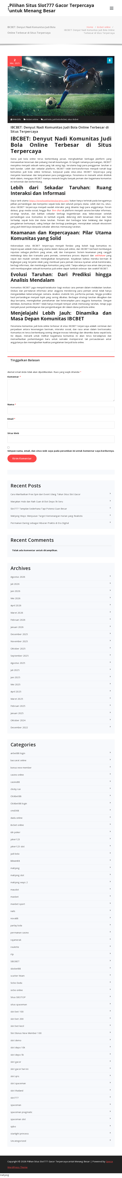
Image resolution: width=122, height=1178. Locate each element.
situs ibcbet (73, 119)
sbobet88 (16, 968)
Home (90, 26)
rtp (12, 954)
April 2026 (16, 605)
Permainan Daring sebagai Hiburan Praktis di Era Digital (40, 522)
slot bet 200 (17, 1018)
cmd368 (15, 810)
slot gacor (16, 1061)
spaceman (16, 1104)
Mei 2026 (16, 598)
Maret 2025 (17, 698)
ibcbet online (104, 26)
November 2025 (19, 641)
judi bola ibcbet (60, 119)
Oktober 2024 (18, 720)
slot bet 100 (17, 1011)
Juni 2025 (15, 677)
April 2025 (16, 691)
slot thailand (17, 1090)
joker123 (15, 839)
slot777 (15, 1097)
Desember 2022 (19, 727)
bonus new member (21, 767)
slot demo (16, 1040)
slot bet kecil (17, 1025)
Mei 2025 (16, 684)
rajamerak (16, 939)
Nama (11, 404)
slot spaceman (18, 1083)
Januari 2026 (17, 627)
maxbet (15, 896)
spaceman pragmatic (21, 1112)
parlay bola (16, 925)
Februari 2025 (18, 705)
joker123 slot (18, 846)
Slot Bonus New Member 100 (26, 1033)
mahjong (15, 868)
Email (11, 418)
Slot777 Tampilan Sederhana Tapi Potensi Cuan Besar (39, 508)
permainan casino (20, 932)
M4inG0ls (16, 119)
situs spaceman (19, 1004)
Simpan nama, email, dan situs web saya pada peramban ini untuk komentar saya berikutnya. (60, 450)
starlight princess (20, 1133)
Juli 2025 (15, 670)
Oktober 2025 (18, 648)
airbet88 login (18, 753)
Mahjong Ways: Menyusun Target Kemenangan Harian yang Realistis (47, 515)
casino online (17, 774)
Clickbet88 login (19, 803)
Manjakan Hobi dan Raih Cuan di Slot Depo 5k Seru (37, 501)
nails (13, 911)
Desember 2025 (19, 634)
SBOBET (15, 961)
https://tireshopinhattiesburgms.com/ (49, 200)
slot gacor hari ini (19, 1068)
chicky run (16, 789)
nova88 (14, 918)
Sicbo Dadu (16, 982)
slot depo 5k (17, 1054)
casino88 (15, 781)
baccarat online (18, 760)
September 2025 (20, 655)
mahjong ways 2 (19, 882)
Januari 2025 (17, 713)
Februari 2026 (18, 619)
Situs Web (13, 433)
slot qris (15, 1076)
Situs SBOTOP (18, 997)
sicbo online (17, 990)
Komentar (14, 376)
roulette (15, 946)
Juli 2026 (15, 583)
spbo (13, 1126)
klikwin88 (15, 860)
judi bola (48, 119)
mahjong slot (17, 875)
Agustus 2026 (18, 576)
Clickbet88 (16, 796)
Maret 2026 (17, 612)
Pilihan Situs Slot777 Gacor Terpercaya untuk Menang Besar (51, 8)
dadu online (16, 817)
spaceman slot (18, 1119)
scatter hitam (18, 975)
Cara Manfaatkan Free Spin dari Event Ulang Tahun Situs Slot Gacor (45, 494)
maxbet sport (18, 903)
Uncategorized (18, 1140)
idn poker (15, 832)
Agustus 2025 (18, 662)
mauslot (15, 889)
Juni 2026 (15, 591)
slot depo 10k (18, 1047)
